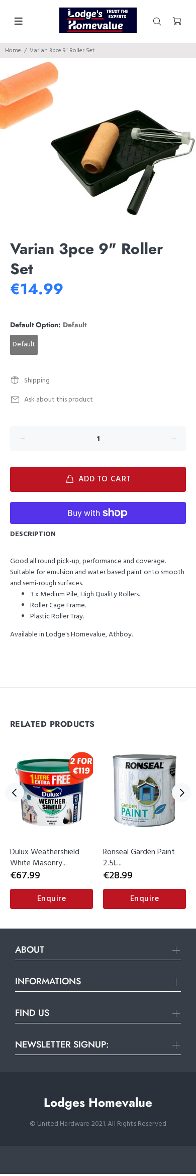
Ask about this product (58, 400)
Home (13, 51)
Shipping (37, 380)
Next (181, 792)
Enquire (51, 898)
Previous (14, 792)
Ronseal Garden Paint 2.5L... (139, 858)
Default (24, 344)
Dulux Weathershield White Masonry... (44, 858)
